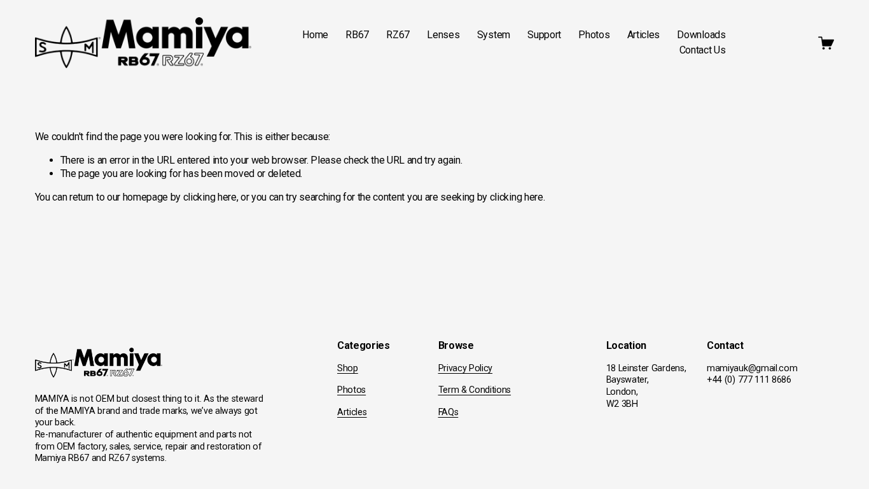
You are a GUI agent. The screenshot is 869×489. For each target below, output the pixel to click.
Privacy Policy (465, 368)
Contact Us (702, 50)
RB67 (357, 35)
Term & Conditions (474, 390)
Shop (347, 368)
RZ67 (398, 35)
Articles (643, 35)
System (493, 35)
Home (315, 35)
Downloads (701, 35)
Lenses (443, 35)
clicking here (210, 197)
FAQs (448, 412)
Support (544, 35)
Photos (593, 35)
